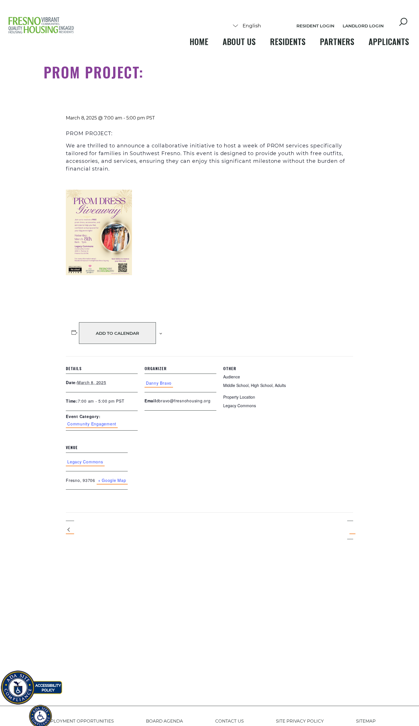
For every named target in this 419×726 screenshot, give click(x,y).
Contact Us (229, 721)
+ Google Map (112, 480)
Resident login (315, 26)
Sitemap (366, 721)
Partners (337, 41)
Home (199, 41)
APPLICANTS (389, 41)
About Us (239, 41)
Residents (288, 41)
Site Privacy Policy (300, 721)
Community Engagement (91, 424)
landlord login (363, 26)
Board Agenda (164, 721)
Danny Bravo (159, 383)
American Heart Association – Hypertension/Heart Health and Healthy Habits (70, 530)
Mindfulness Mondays (350, 530)
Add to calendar (117, 333)
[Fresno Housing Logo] (41, 26)
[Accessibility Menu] (40, 713)
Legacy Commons (85, 462)
